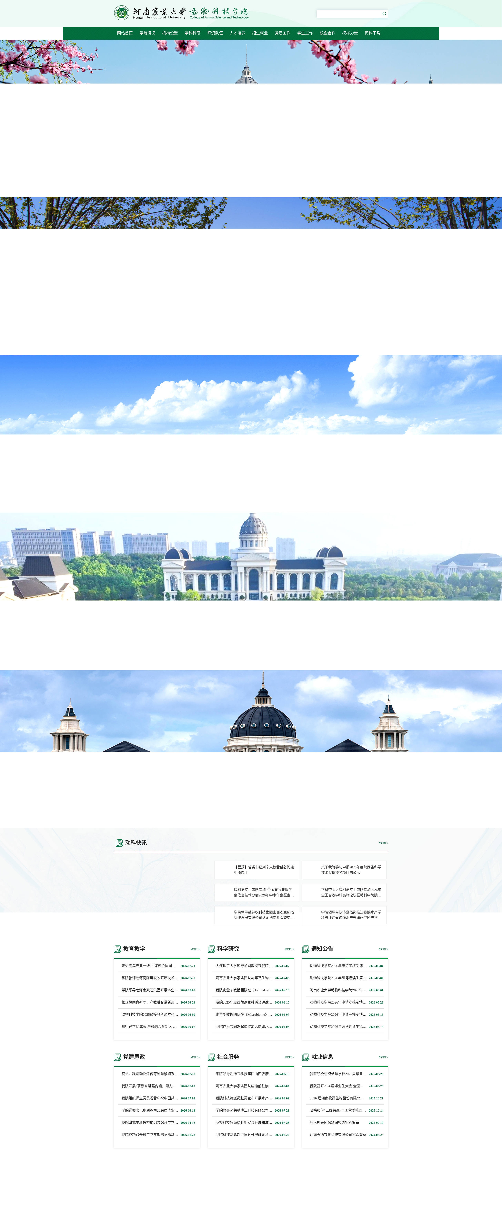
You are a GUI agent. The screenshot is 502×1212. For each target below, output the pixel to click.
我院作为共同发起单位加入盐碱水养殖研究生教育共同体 (260, 1027)
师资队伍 (215, 33)
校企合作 (328, 33)
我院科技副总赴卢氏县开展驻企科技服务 (247, 1135)
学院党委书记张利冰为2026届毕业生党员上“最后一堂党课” (167, 1110)
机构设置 (170, 33)
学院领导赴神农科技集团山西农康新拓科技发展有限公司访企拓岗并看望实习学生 (279, 1074)
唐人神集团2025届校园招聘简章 (334, 1123)
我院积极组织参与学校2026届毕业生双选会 (343, 1074)
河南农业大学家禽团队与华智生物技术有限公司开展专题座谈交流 (267, 978)
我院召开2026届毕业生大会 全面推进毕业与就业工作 (351, 1086)
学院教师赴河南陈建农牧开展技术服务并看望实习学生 (164, 978)
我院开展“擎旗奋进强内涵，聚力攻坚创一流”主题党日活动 (167, 1086)
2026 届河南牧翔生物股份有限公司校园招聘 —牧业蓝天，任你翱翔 (362, 1098)
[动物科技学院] (183, 21)
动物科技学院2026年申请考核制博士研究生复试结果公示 (354, 1014)
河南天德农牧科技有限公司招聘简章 (338, 1135)
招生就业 (260, 33)
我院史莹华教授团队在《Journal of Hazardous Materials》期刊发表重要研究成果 (277, 990)
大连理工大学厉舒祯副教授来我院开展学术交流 (253, 966)
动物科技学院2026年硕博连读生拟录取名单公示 (347, 1027)
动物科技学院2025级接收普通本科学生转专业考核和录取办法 (169, 1014)
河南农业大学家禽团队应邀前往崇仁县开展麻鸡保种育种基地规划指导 (270, 1086)
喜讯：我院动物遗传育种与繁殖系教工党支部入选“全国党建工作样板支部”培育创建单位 (190, 1074)
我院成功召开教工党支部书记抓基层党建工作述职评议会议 (167, 1135)
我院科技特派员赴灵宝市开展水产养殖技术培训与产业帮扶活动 (265, 1098)
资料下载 (372, 33)
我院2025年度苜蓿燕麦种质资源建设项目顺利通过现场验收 (261, 1002)
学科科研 (192, 33)
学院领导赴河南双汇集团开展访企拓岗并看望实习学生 (164, 990)
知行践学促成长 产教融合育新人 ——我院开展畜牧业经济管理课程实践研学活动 (184, 1027)
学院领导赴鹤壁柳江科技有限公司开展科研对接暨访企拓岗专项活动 (269, 1110)
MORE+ (383, 843)
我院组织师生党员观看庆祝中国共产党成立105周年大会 (165, 1098)
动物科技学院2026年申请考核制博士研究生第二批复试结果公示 (359, 966)
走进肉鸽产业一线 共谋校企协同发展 (150, 966)
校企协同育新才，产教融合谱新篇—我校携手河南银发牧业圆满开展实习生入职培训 (187, 1002)
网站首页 (125, 33)
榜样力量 (350, 33)
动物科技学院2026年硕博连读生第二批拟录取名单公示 (352, 978)
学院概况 (147, 33)
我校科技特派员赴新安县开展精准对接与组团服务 (254, 1123)
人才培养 (237, 33)
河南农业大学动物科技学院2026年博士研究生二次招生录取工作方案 (363, 990)
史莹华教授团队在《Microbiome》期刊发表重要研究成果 (260, 1014)
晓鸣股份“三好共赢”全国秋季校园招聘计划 (343, 1110)
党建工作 (282, 33)
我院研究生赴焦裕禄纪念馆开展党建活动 (153, 1123)
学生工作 (305, 33)
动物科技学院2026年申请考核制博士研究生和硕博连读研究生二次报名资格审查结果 (375, 1002)
